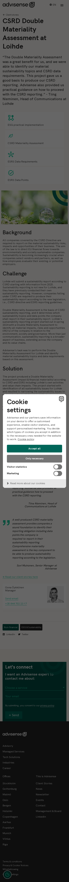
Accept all (34, 448)
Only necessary (34, 458)
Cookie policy (26, 439)
